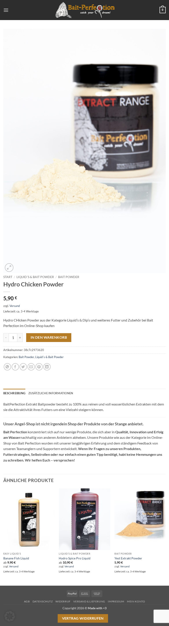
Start (7, 277)
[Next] (165, 536)
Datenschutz (43, 601)
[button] (6, 10)
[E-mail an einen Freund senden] (31, 366)
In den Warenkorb (49, 337)
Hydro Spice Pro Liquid (74, 558)
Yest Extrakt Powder (128, 558)
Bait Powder (68, 277)
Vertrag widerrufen (83, 618)
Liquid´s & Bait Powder (35, 277)
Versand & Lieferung (89, 601)
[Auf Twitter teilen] (23, 366)
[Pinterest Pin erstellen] (39, 366)
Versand (14, 306)
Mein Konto (136, 601)
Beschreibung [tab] (14, 393)
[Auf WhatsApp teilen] (7, 366)
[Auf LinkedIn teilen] (47, 366)
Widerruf (63, 601)
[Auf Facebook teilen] (15, 366)
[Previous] (3, 536)
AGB (27, 601)
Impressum (116, 601)
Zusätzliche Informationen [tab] (50, 393)
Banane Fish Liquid (16, 558)
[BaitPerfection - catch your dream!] (84, 10)
